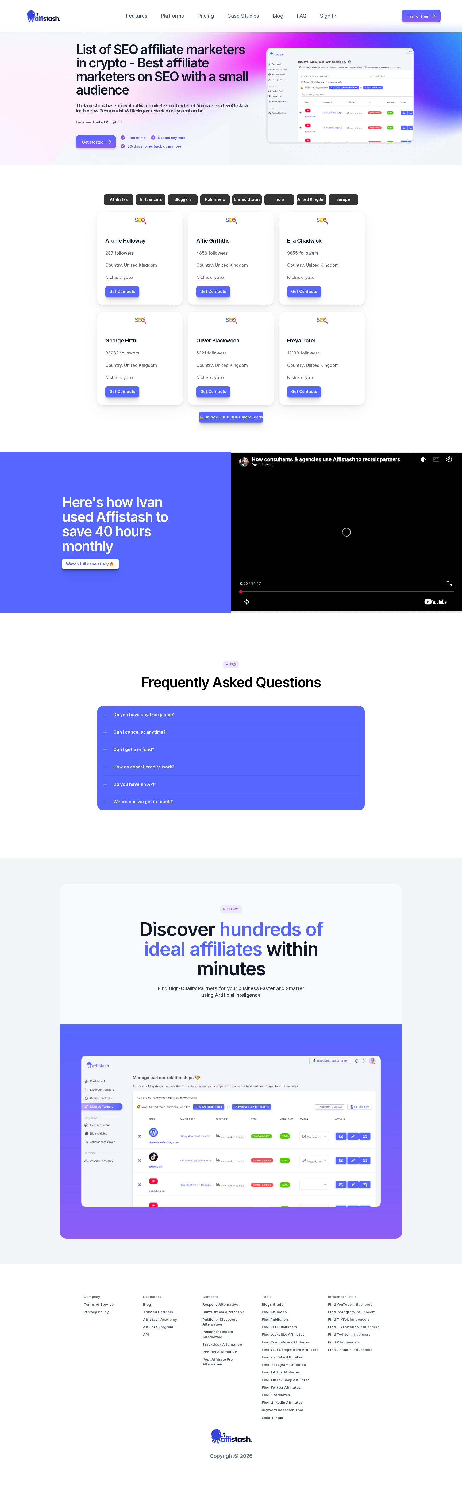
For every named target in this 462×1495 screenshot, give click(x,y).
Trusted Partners (158, 1312)
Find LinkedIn (340, 1349)
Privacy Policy (96, 1312)
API (146, 1334)
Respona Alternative (220, 1304)
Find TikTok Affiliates (281, 1372)
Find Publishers (275, 1319)
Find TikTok (339, 1319)
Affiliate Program (158, 1327)
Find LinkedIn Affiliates (282, 1402)
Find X (334, 1342)
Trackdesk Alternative (222, 1344)
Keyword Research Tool (282, 1410)
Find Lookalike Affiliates (283, 1334)
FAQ (301, 16)
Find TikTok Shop (343, 1327)
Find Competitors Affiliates (286, 1342)
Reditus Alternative (219, 1352)
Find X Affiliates (276, 1395)
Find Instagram (342, 1312)
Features (136, 16)
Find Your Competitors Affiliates (290, 1349)
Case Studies (243, 16)
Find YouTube (340, 1304)
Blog (277, 16)
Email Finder (272, 1417)
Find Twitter (339, 1334)
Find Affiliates (274, 1312)
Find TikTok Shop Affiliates (286, 1380)
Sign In (328, 16)
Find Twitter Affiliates (281, 1387)
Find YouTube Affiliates (282, 1357)
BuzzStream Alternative (223, 1312)
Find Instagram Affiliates (284, 1364)
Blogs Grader (273, 1304)
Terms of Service (99, 1304)
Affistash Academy (160, 1319)
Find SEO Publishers (279, 1327)
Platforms (172, 16)
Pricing (205, 16)
